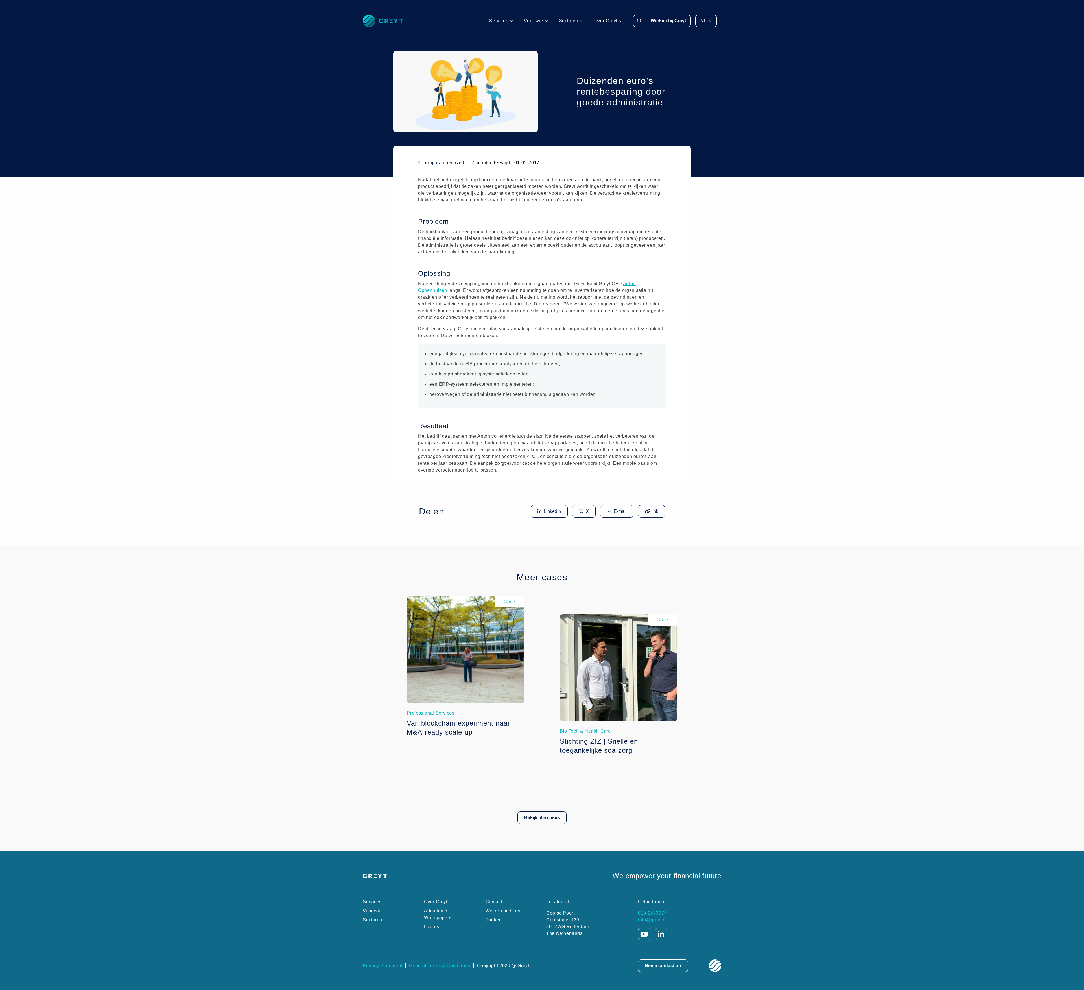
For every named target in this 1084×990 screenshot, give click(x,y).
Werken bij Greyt (668, 20)
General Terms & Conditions (439, 965)
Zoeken (494, 919)
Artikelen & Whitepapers (437, 914)
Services (498, 20)
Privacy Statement (382, 965)
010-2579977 (652, 913)
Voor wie (533, 20)
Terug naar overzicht (445, 162)
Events (431, 926)
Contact (494, 901)
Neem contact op (663, 965)
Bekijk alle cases (542, 817)
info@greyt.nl (652, 919)
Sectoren (568, 20)
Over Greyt (605, 20)
